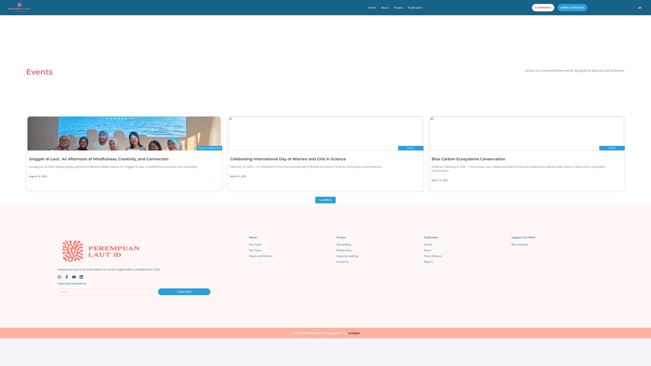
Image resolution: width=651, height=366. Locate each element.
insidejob (354, 333)
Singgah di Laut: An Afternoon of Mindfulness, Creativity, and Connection (99, 159)
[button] (325, 200)
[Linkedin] (81, 277)
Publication (415, 7)
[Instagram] (59, 277)
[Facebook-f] (67, 277)
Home (372, 7)
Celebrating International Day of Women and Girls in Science (288, 159)
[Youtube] (74, 277)
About (385, 7)
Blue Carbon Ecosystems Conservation (468, 159)
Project (398, 7)
